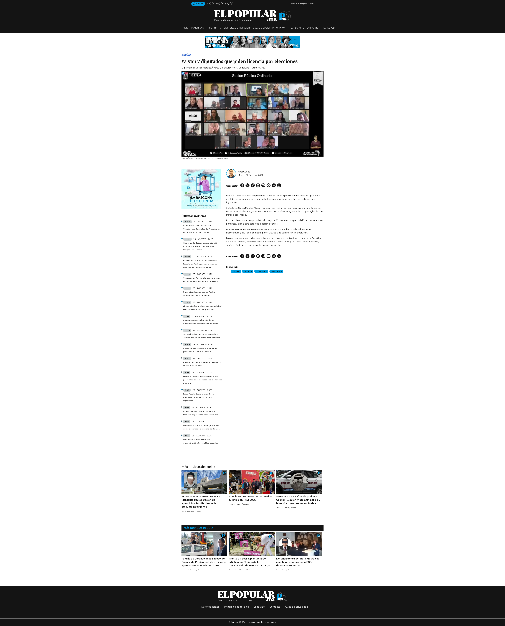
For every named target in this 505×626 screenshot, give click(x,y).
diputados (276, 271)
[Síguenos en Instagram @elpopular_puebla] (218, 3)
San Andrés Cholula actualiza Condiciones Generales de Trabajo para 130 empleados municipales (202, 228)
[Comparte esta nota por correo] (263, 185)
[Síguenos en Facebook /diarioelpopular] (209, 3)
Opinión (280, 28)
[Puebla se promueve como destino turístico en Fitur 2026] (252, 482)
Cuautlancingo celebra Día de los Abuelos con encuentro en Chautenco (200, 322)
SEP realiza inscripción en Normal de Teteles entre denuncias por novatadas (201, 336)
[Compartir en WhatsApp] (253, 185)
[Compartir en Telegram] (258, 185)
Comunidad (197, 28)
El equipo (259, 606)
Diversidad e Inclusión (237, 28)
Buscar (199, 4)
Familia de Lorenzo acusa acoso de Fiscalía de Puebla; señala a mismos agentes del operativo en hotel (200, 263)
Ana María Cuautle (188, 570)
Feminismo (215, 28)
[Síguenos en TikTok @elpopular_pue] (227, 3)
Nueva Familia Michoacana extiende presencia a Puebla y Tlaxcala (200, 350)
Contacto (274, 606)
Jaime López (233, 570)
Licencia (248, 271)
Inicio (185, 28)
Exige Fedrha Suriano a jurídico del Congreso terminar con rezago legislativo (199, 397)
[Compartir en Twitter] (247, 185)
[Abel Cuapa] (231, 173)
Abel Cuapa (244, 172)
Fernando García (187, 511)
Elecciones (261, 271)
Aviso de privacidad (296, 606)
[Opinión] (252, 41)
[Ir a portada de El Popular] (252, 15)
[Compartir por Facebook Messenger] (268, 185)
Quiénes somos (210, 606)
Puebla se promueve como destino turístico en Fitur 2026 (250, 498)
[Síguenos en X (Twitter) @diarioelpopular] (213, 3)
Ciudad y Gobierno (263, 28)
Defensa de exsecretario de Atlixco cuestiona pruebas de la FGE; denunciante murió (297, 562)
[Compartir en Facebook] (242, 185)
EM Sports (312, 28)
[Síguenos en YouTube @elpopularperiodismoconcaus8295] (222, 3)
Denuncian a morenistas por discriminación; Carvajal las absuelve (200, 441)
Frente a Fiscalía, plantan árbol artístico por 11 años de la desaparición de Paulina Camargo (202, 379)
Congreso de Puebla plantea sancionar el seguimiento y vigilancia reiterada (201, 279)
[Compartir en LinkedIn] (274, 185)
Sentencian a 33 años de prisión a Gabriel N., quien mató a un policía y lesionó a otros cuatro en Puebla (298, 500)
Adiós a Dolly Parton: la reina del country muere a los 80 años (202, 364)
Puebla (185, 54)
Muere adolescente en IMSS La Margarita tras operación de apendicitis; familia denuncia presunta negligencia (200, 501)
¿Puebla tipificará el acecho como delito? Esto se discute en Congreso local (202, 308)
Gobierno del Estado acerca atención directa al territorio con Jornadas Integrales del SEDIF (200, 246)
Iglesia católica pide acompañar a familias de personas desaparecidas (200, 413)
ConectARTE (297, 28)
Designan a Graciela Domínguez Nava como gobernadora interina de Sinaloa (201, 427)
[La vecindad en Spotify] (201, 189)
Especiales (329, 28)
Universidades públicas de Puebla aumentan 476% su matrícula (199, 293)
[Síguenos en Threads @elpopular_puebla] (231, 3)
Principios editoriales (236, 606)
